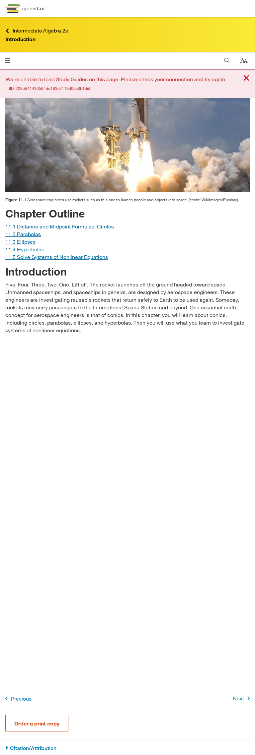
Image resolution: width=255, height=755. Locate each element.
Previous (21, 698)
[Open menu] (7, 60)
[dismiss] (246, 78)
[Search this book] (226, 60)
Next (238, 698)
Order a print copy (36, 723)
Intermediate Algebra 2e (40, 30)
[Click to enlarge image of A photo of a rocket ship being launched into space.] (127, 135)
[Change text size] (243, 60)
